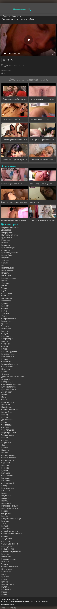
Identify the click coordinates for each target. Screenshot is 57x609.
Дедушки (5, 374)
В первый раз (7, 338)
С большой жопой (9, 544)
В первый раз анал (9, 364)
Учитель (5, 313)
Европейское (7, 412)
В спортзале (7, 381)
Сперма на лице (8, 455)
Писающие (6, 275)
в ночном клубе (8, 483)
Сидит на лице (7, 402)
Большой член (7, 549)
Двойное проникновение (12, 376)
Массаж (4, 592)
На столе (5, 500)
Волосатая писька (9, 508)
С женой (5, 427)
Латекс (4, 440)
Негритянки (6, 569)
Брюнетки (5, 576)
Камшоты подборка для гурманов (15, 159)
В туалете (5, 379)
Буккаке (4, 470)
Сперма (4, 308)
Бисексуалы (6, 546)
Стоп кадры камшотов (13, 119)
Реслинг (4, 417)
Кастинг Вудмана (9, 351)
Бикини (4, 437)
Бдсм (3, 290)
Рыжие (4, 594)
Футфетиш (6, 513)
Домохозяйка (7, 419)
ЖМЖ (3, 523)
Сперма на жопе (8, 457)
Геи (3, 265)
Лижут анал (6, 538)
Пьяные (4, 242)
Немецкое (5, 369)
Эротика (5, 260)
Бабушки (5, 371)
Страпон (5, 359)
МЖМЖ (4, 526)
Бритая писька (7, 488)
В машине (5, 490)
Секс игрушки (7, 366)
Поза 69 (4, 394)
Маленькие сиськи (9, 506)
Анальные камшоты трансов (42, 159)
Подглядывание (8, 268)
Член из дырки (7, 435)
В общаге (5, 473)
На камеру (6, 556)
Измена (4, 341)
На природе (6, 232)
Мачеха (4, 452)
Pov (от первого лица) (11, 518)
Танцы (4, 288)
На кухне (5, 498)
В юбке (4, 447)
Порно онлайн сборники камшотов (15, 99)
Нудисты (5, 273)
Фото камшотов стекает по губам (42, 99)
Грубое (4, 581)
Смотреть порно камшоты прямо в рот (42, 139)
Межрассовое (7, 584)
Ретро (4, 311)
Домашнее (6, 230)
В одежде (5, 331)
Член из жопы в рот (10, 409)
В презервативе (8, 432)
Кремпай (5, 554)
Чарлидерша (6, 425)
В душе (4, 262)
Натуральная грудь (10, 235)
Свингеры (5, 295)
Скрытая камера (8, 278)
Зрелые (4, 323)
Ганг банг (5, 516)
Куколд (4, 414)
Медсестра (6, 300)
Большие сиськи (8, 559)
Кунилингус (6, 336)
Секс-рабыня (7, 475)
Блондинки (6, 571)
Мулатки (5, 587)
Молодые (5, 240)
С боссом (5, 462)
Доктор (4, 445)
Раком (4, 422)
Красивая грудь (8, 247)
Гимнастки (6, 328)
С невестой (6, 361)
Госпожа (5, 468)
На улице (5, 257)
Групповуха (6, 237)
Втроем (4, 349)
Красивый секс (7, 354)
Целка (4, 280)
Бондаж (4, 511)
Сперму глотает (8, 460)
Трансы (4, 564)
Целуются (5, 404)
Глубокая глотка (8, 387)
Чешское (5, 326)
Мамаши (5, 561)
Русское (4, 303)
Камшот (5, 579)
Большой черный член (11, 551)
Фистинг (5, 316)
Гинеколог (6, 465)
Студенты (5, 333)
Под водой (6, 503)
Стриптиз (5, 250)
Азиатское (6, 541)
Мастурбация (7, 255)
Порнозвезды (7, 270)
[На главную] (20, 9)
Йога (3, 397)
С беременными (8, 318)
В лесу (4, 485)
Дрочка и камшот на (39, 119)
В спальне (5, 478)
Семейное (5, 343)
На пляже (5, 450)
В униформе (6, 298)
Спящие (4, 346)
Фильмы (5, 283)
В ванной (5, 245)
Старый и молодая (9, 531)
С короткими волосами (11, 533)
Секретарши (6, 293)
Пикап (4, 285)
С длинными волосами (11, 384)
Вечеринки (6, 321)
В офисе (5, 493)
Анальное (5, 536)
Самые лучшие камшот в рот (15, 139)
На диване (6, 495)
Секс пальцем (7, 430)
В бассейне (6, 480)
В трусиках (6, 442)
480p (3, 73)
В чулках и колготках (10, 227)
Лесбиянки (6, 589)
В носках (5, 521)
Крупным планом (9, 389)
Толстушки (6, 528)
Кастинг (4, 305)
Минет (4, 574)
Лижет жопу (6, 392)
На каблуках (6, 407)
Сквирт (4, 399)
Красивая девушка (9, 252)
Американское (7, 356)
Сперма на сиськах (9, 566)
